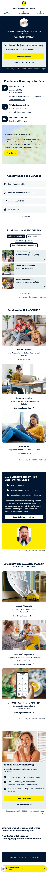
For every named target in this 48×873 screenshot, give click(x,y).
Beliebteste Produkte (16, 236)
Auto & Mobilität (34, 236)
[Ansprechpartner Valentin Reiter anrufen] (37, 868)
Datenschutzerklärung (30, 147)
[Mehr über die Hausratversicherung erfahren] (44, 286)
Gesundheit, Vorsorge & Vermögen (24, 245)
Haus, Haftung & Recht (24, 241)
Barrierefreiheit (34, 857)
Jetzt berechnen (24, 56)
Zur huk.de (22, 360)
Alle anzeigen (25, 216)
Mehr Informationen (22, 62)
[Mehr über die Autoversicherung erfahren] (44, 259)
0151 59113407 (21, 109)
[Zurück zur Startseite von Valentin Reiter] (24, 4)
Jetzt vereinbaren (24, 112)
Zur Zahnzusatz (22, 805)
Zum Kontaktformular (18, 121)
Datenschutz (22, 857)
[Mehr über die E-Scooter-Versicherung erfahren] (44, 273)
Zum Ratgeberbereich (22, 616)
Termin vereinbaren (17, 100)
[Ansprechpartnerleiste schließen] (45, 868)
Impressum (12, 857)
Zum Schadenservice (22, 408)
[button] (24, 217)
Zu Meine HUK (22, 454)
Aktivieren (11, 153)
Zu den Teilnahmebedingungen (24, 517)
